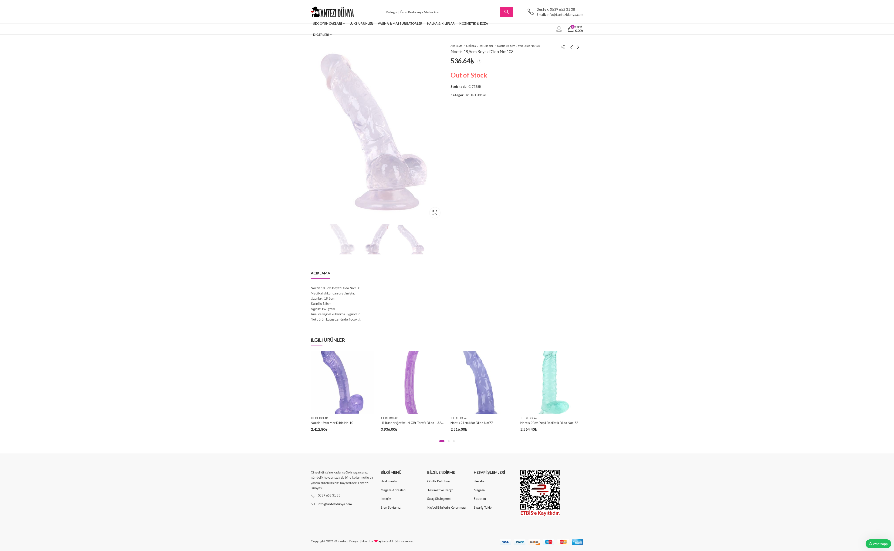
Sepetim (480, 498)
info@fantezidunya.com (335, 504)
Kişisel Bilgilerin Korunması (446, 507)
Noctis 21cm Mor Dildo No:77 (471, 423)
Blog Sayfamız (390, 507)
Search (506, 12)
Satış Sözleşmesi (439, 498)
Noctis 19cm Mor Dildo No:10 (332, 423)
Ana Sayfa (456, 45)
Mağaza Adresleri (393, 490)
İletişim (386, 498)
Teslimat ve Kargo (440, 490)
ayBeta (383, 541)
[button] (442, 441)
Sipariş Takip (483, 507)
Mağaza (471, 45)
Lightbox (435, 212)
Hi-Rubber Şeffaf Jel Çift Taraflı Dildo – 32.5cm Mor (417, 423)
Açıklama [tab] (320, 273)
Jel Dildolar (486, 45)
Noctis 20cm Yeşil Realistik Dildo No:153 (549, 423)
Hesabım (480, 481)
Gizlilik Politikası (438, 481)
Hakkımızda (389, 481)
